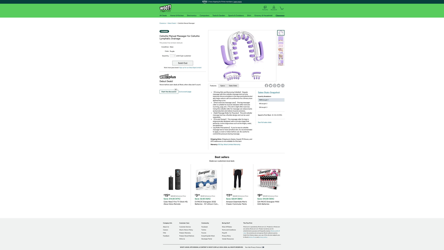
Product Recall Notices (186, 236)
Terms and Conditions (229, 230)
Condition (165, 47)
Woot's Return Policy (186, 230)
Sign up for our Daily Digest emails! (190, 67)
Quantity (165, 56)
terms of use (252, 237)
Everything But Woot (208, 236)
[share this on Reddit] (278, 85)
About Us (166, 227)
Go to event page (185, 92)
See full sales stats (264, 122)
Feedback (166, 236)
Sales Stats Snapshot (269, 92)
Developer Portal (206, 239)
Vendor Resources (228, 239)
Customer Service (185, 227)
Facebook (204, 227)
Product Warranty (185, 233)
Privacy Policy (226, 236)
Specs (222, 86)
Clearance (163, 23)
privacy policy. (263, 237)
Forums (265, 10)
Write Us (182, 239)
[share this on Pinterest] (274, 85)
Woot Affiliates (227, 227)
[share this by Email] (282, 85)
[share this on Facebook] (266, 85)
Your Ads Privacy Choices (253, 247)
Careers (165, 230)
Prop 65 (224, 233)
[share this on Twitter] (270, 85)
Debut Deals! (172, 23)
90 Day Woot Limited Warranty (229, 144)
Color (167, 51)
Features (213, 86)
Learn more (237, 2)
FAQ (164, 233)
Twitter (203, 230)
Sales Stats (233, 86)
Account (274, 10)
